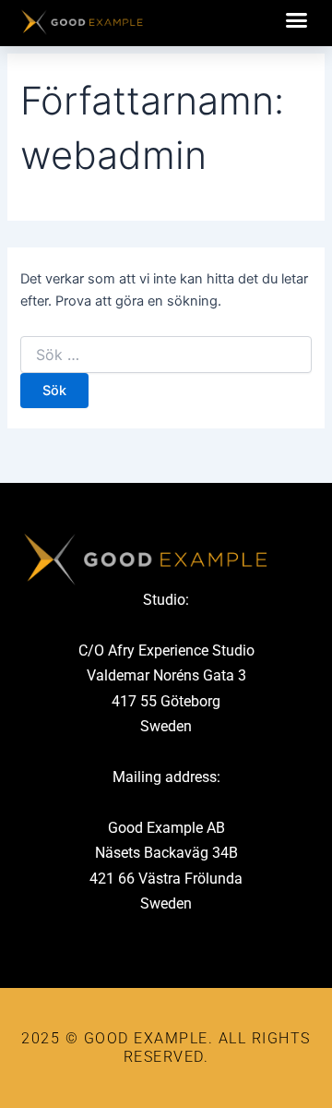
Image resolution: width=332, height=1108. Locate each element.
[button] (296, 20)
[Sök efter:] (165, 355)
